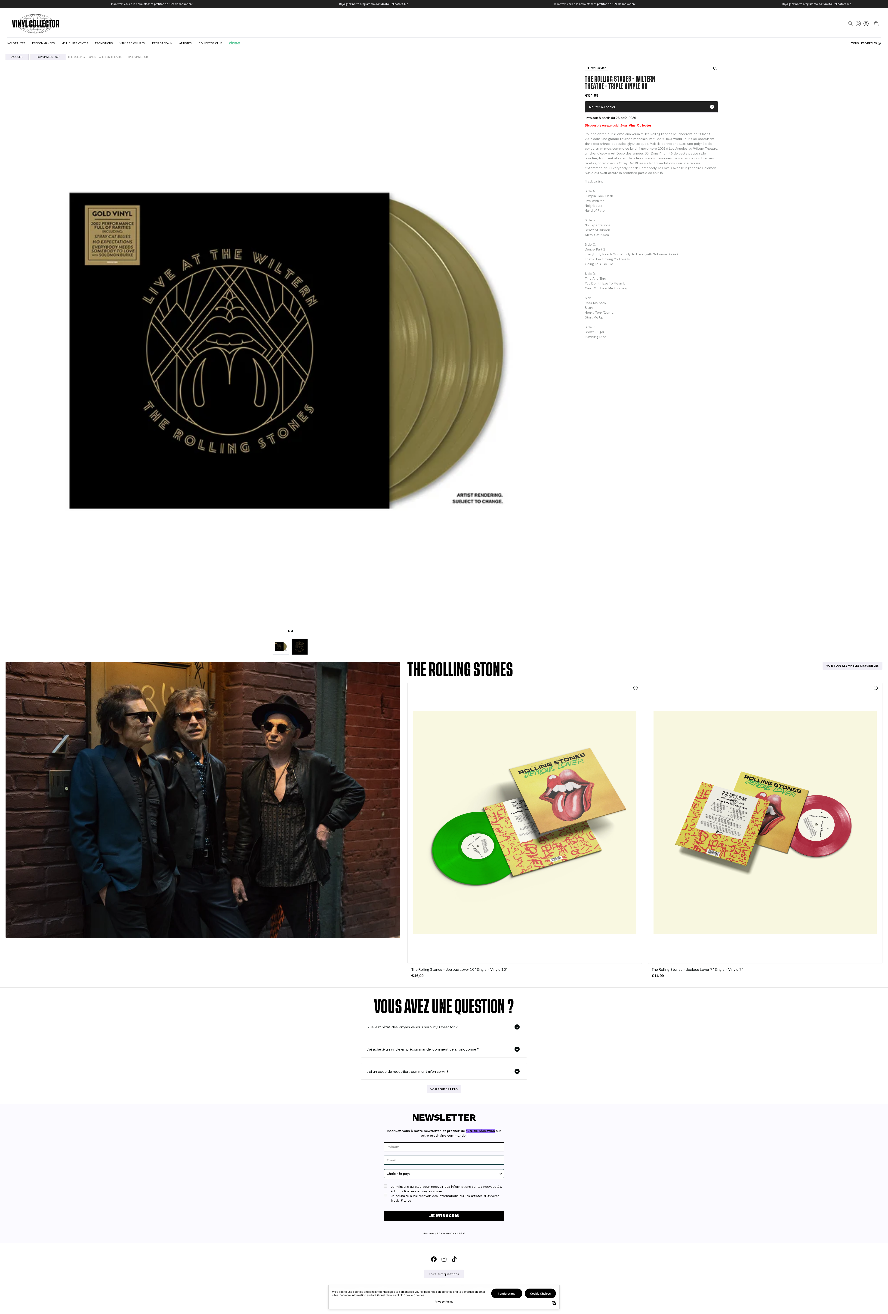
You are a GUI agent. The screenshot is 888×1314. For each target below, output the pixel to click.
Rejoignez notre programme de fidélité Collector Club (373, 4)
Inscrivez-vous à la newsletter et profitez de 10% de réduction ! (152, 4)
